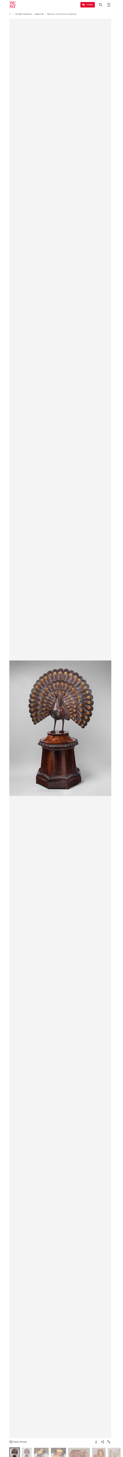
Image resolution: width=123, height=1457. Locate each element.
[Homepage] (12, 5)
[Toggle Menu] (108, 4)
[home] (10, 14)
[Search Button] (100, 4)
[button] (60, 728)
